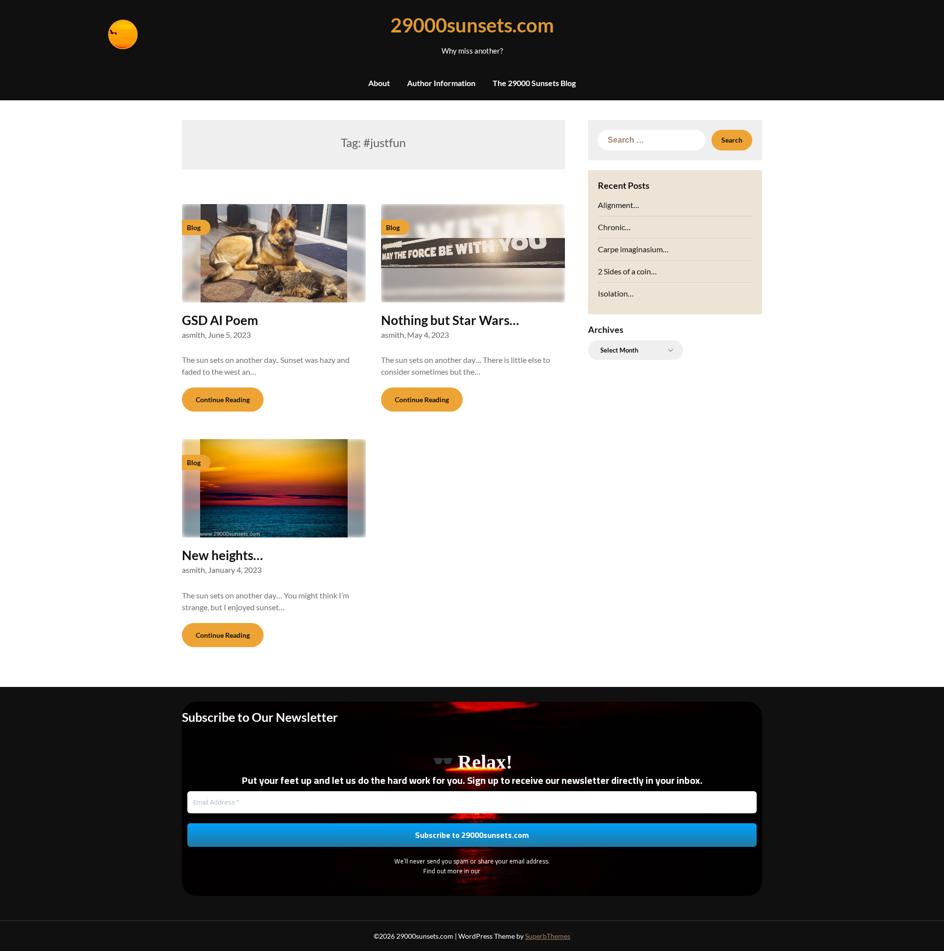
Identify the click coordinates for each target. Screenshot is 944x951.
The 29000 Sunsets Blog (534, 83)
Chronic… (614, 227)
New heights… (222, 555)
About (379, 83)
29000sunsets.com (472, 25)
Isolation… (616, 293)
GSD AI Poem (220, 320)
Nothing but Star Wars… (450, 320)
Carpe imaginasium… (633, 249)
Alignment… (618, 204)
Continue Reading (223, 399)
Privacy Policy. (501, 871)
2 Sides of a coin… (627, 271)
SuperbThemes (547, 936)
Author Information (441, 83)
